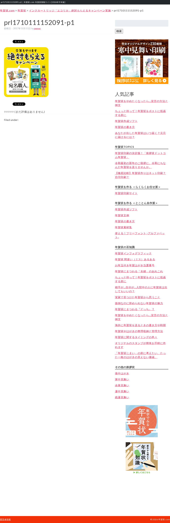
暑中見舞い (122, 391)
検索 (119, 31)
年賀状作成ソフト (126, 121)
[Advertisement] (142, 491)
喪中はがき (122, 373)
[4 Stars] (11, 112)
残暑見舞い (122, 397)
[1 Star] (5, 112)
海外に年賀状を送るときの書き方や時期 (140, 325)
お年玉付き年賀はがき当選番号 (135, 265)
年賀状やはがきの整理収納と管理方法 (139, 331)
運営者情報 (5, 519)
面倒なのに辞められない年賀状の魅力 (139, 303)
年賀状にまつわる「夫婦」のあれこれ (139, 271)
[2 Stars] (7, 112)
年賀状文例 (122, 215)
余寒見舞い (122, 385)
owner (37, 28)
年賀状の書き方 (125, 127)
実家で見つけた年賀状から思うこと (137, 297)
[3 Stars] (9, 112)
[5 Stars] (13, 112)
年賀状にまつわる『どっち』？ (135, 309)
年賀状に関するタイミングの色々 (136, 337)
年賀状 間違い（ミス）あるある (135, 259)
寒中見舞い (122, 379)
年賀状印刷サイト (126, 193)
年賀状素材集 (123, 227)
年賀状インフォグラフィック (133, 253)
